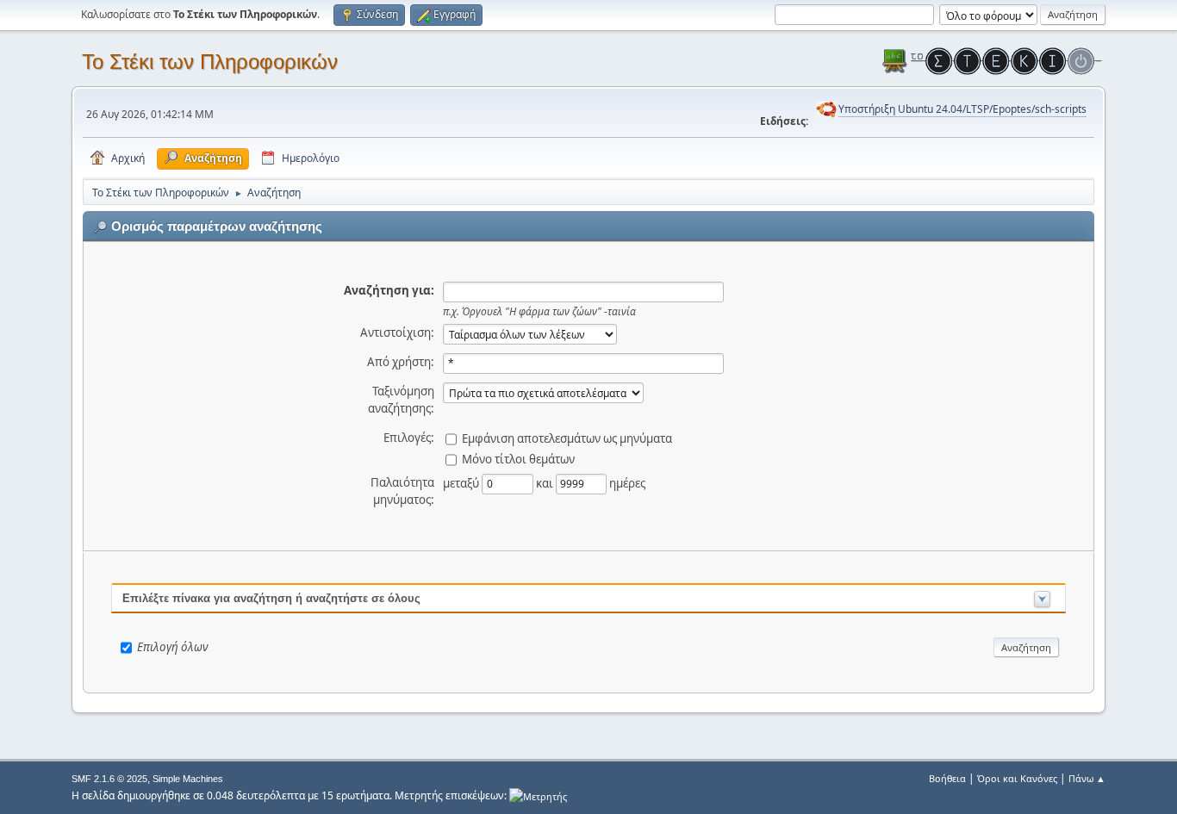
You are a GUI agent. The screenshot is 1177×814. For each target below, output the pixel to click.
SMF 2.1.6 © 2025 (109, 779)
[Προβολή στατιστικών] (538, 795)
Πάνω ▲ (1086, 778)
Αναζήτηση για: (389, 290)
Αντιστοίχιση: (397, 332)
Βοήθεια (947, 778)
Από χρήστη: (400, 362)
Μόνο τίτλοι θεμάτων (518, 458)
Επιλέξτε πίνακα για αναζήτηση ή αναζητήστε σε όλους (271, 598)
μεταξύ (462, 482)
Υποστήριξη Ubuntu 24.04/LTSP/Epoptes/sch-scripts (962, 109)
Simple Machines (188, 779)
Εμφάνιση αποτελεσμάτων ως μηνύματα (567, 437)
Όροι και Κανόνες (1017, 778)
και (546, 482)
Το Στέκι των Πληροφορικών (210, 61)
